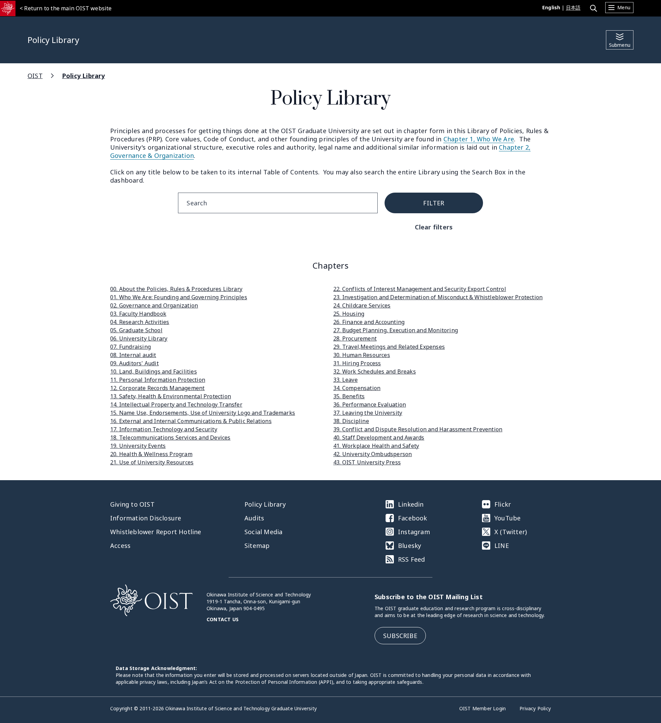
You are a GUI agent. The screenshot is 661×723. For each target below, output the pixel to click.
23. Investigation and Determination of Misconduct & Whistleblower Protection (438, 297)
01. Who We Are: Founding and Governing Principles (178, 297)
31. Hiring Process (357, 363)
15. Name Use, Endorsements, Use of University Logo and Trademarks (202, 413)
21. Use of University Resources (151, 462)
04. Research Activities (139, 322)
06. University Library (138, 338)
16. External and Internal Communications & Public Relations (191, 421)
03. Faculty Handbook (138, 313)
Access (120, 545)
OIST (35, 76)
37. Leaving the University (367, 413)
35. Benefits (349, 396)
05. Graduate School (136, 330)
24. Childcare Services (361, 305)
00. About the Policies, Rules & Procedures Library (176, 289)
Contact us (223, 619)
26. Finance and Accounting (369, 322)
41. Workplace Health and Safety (376, 446)
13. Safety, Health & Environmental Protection (170, 396)
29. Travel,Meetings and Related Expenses (389, 346)
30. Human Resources (361, 355)
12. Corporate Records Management (157, 388)
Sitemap (257, 545)
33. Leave (345, 380)
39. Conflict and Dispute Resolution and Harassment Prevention (417, 429)
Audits (254, 518)
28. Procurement (355, 338)
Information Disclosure (145, 518)
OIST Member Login (482, 708)
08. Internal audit (133, 355)
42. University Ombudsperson (372, 454)
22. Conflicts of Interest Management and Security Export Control (419, 289)
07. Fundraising (130, 346)
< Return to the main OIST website (66, 8)
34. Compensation (356, 388)
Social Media (263, 532)
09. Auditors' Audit (134, 363)
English (551, 7)
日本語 (573, 7)
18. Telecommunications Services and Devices (170, 437)
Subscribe (400, 636)
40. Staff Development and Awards (378, 437)
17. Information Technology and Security (163, 429)
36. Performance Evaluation (369, 404)
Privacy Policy (535, 708)
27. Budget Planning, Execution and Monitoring (395, 330)
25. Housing (348, 313)
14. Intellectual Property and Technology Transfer (176, 404)
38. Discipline (351, 421)
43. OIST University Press (367, 462)
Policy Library (83, 76)
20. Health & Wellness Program (151, 454)
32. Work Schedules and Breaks (374, 371)
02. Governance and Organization (154, 305)
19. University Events (138, 446)
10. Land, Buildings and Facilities (153, 371)
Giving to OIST (132, 504)
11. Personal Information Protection (157, 380)
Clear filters (434, 227)
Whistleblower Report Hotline (155, 532)
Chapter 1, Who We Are (478, 139)
